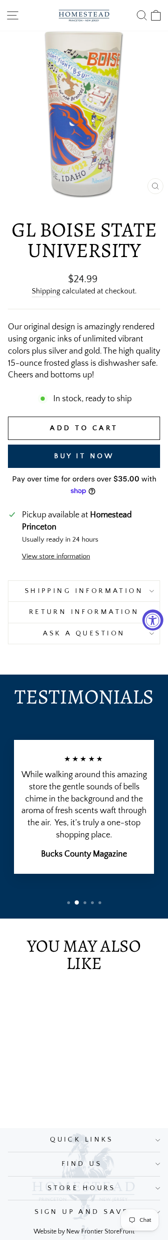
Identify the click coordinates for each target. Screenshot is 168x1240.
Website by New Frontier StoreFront (84, 1231)
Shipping (46, 291)
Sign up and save (82, 1212)
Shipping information (84, 591)
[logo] (84, 15)
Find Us (82, 1164)
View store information (56, 556)
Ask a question (84, 633)
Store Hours (82, 1188)
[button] (68, 902)
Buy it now (84, 456)
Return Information (84, 612)
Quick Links (81, 1139)
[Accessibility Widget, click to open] (152, 620)
